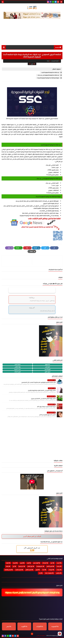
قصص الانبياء (18, 570)
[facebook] (50, 2)
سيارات (58, 570)
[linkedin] (15, 636)
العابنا (7, 563)
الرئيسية (57, 47)
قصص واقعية (8, 570)
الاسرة (14, 563)
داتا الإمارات (39, 626)
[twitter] (55, 2)
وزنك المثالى (17, 367)
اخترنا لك (44, 563)
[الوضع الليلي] (60, 634)
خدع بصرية (21, 566)
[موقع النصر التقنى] (32, 7)
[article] (17, 261)
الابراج (21, 563)
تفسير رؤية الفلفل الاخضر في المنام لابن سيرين (43, 398)
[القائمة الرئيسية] (4, 47)
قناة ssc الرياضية (24, 129)
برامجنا (58, 566)
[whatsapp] (53, 2)
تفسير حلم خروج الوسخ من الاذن (47, 414)
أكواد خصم (35, 563)
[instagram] (48, 2)
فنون (37, 570)
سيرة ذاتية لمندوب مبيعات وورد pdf (46, 406)
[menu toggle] (61, 2)
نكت (40, 573)
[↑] (32, 634)
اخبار (52, 563)
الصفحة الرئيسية (55, 61)
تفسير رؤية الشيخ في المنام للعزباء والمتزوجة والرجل (42, 390)
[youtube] (58, 2)
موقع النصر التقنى (40, 635)
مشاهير (58, 573)
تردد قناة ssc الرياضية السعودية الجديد (50, 72)
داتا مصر (8, 626)
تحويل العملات (17, 372)
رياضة (48, 61)
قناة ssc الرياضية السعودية (27, 215)
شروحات (51, 570)
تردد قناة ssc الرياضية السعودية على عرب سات (48, 75)
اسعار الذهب (17, 364)
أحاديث (58, 563)
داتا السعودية (55, 626)
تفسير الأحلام (50, 566)
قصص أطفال (29, 570)
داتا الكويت (24, 626)
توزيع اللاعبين (47, 369)
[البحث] (3, 2)
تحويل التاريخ (47, 372)
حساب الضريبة (17, 369)
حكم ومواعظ (40, 566)
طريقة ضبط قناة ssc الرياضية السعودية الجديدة (48, 78)
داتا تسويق (47, 364)
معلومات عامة (48, 573)
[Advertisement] (32, 33)
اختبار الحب (47, 367)
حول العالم (30, 566)
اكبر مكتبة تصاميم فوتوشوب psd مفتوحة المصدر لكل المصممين (38, 382)
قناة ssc (46, 149)
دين (13, 566)
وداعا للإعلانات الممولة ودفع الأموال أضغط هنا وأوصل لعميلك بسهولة (33, 592)
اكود (28, 563)
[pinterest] (13, 636)
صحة (43, 570)
